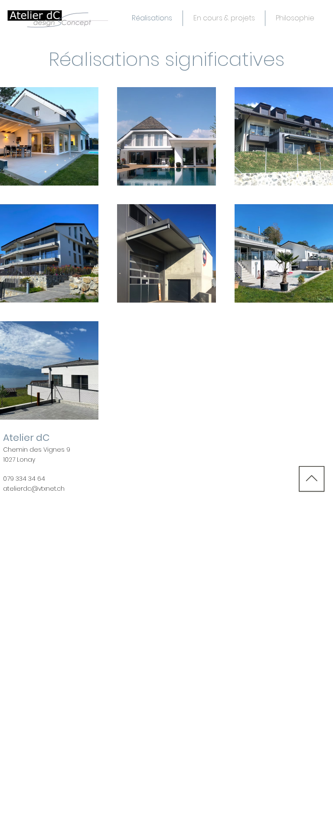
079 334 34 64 (24, 478)
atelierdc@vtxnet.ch (34, 488)
